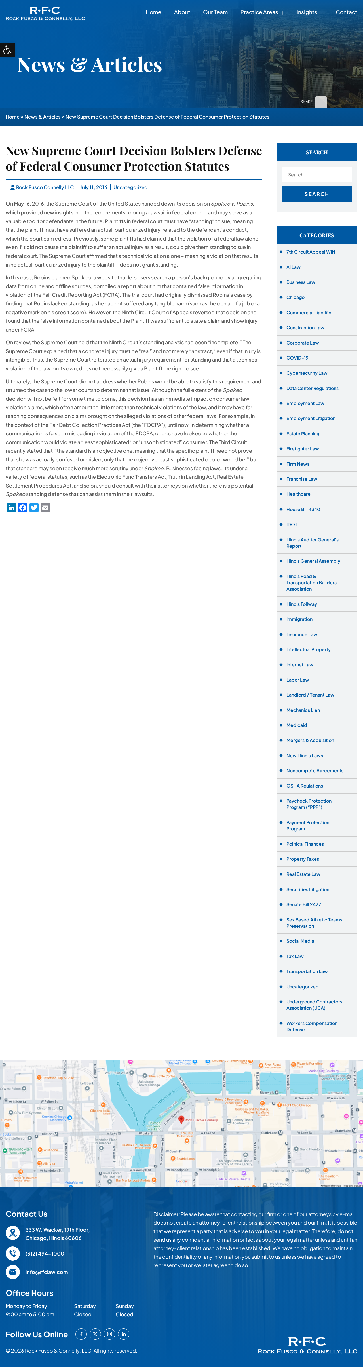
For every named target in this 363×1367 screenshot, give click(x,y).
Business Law (300, 282)
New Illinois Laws (304, 755)
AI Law (293, 267)
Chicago (295, 297)
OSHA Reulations (304, 786)
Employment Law (305, 403)
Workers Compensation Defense (311, 1026)
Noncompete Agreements (314, 770)
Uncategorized (130, 187)
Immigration (299, 619)
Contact (346, 12)
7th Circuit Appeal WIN (310, 252)
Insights (307, 12)
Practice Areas (259, 12)
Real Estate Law (303, 874)
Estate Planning (302, 433)
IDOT (291, 524)
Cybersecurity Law (307, 373)
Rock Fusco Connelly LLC (45, 187)
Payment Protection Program (307, 825)
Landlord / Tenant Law (310, 695)
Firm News (297, 464)
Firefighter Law (302, 449)
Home (153, 12)
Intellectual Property (308, 649)
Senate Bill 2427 (303, 904)
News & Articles (42, 116)
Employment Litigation (310, 418)
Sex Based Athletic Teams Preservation (314, 923)
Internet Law (299, 665)
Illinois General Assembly (313, 561)
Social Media (300, 941)
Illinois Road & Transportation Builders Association (311, 582)
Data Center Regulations (312, 388)
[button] (7, 50)
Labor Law (297, 680)
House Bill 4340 (303, 509)
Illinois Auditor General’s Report (312, 543)
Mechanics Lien (303, 710)
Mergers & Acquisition (310, 740)
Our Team (215, 12)
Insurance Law (301, 634)
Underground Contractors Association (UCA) (314, 1005)
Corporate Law (302, 343)
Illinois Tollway (301, 604)
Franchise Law (301, 479)
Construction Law (305, 327)
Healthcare (298, 494)
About (182, 12)
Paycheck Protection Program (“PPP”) (309, 804)
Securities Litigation (307, 889)
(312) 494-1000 (45, 1253)
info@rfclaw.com (47, 1272)
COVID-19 (297, 358)
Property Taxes (302, 859)
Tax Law (295, 956)
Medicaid (296, 725)
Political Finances (305, 844)
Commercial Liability (308, 312)
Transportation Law (307, 971)
